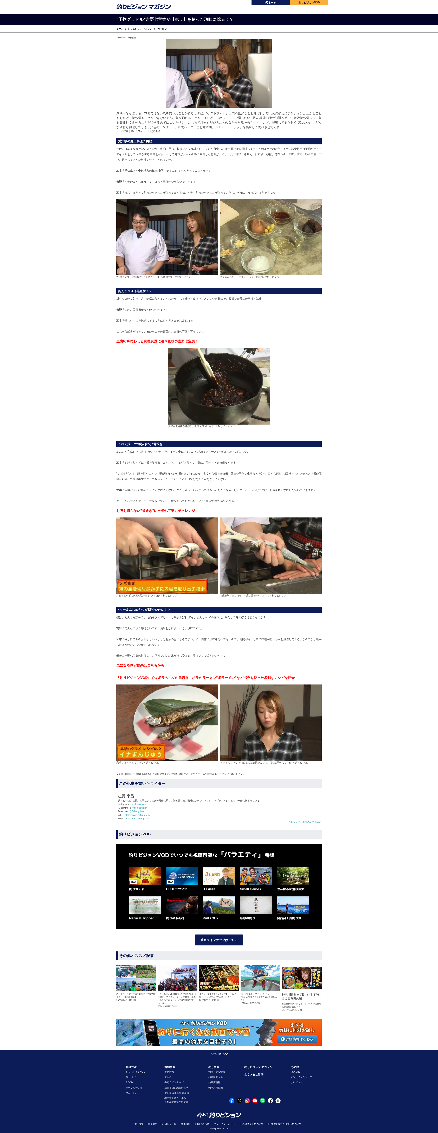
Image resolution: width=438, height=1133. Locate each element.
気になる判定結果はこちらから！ (142, 665)
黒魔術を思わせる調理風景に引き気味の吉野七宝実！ (157, 341)
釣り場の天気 (215, 1077)
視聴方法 (131, 1067)
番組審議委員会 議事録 (176, 1093)
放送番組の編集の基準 (176, 1087)
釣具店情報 (214, 1082)
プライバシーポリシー (226, 1124)
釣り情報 (213, 1067)
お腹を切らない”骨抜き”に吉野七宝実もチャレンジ (155, 511)
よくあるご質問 (253, 1074)
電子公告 (153, 1124)
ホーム (272, 2)
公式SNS (295, 1071)
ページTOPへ (217, 1053)
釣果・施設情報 (216, 1071)
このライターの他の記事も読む (305, 822)
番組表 (168, 1077)
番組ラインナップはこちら (219, 940)
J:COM (129, 1082)
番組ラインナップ (174, 1082)
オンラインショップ (301, 1077)
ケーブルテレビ (134, 1087)
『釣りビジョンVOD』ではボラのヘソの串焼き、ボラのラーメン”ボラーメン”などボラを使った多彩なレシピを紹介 (205, 678)
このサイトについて (253, 1124)
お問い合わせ (202, 1124)
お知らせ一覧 (169, 1124)
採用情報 (185, 1124)
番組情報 (169, 1067)
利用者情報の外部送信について (285, 1124)
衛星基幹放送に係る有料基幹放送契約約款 (176, 1100)
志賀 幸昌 (155, 131)
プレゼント (297, 1082)
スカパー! (131, 1077)
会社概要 (139, 1124)
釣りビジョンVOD (135, 1071)
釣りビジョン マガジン (140, 28)
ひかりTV (131, 1093)
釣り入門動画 (215, 1087)
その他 (160, 28)
